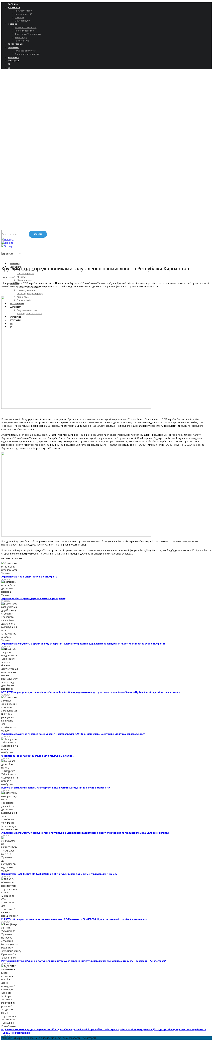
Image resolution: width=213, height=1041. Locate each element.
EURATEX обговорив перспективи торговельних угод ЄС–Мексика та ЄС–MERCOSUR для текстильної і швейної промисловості (75, 919)
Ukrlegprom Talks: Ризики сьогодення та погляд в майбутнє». (37, 755)
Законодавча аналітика (27, 54)
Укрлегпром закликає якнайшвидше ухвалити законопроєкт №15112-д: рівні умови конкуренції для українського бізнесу (73, 734)
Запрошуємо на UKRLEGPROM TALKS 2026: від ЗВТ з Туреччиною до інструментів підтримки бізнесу (59, 874)
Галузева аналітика (25, 50)
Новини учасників (24, 30)
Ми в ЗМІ (19, 17)
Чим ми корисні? (23, 14)
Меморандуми (22, 20)
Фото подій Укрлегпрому (28, 34)
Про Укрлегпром (23, 10)
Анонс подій (21, 37)
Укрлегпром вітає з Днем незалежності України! (29, 576)
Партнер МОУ (22, 40)
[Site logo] (7, 239)
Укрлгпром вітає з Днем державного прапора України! (33, 598)
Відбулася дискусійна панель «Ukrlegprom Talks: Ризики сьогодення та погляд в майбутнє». (55, 787)
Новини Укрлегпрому (26, 27)
